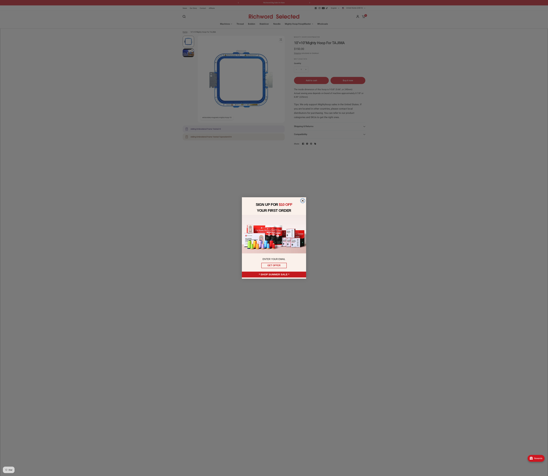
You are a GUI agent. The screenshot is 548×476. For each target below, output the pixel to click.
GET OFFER (274, 265)
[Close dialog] (302, 200)
